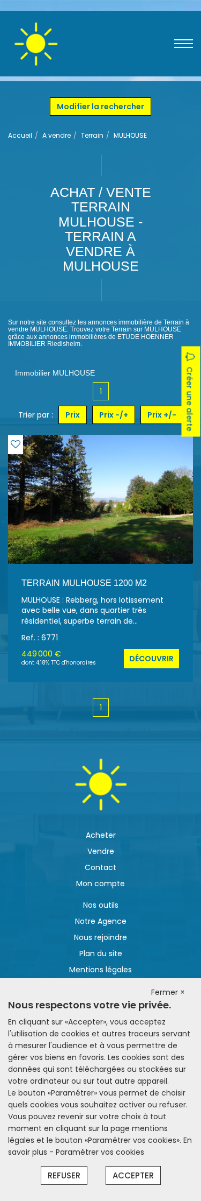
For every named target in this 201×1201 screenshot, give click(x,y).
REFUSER (64, 1175)
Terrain (92, 135)
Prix (72, 414)
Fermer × (168, 992)
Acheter (101, 835)
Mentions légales (100, 969)
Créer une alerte (189, 398)
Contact (100, 867)
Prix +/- (161, 414)
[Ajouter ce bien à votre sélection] (15, 444)
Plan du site (100, 953)
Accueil (20, 135)
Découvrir (151, 658)
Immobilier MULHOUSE (55, 373)
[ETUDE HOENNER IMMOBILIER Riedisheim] (35, 43)
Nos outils (100, 905)
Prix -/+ (113, 414)
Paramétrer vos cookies (100, 1152)
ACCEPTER (133, 1175)
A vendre (56, 135)
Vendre (100, 851)
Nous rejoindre (100, 937)
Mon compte (100, 883)
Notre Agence (100, 921)
